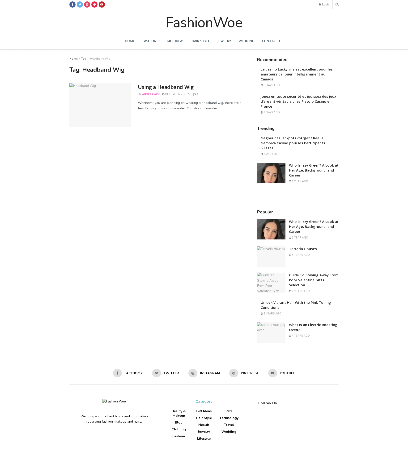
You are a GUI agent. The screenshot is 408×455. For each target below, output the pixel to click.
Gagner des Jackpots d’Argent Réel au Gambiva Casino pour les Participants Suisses (293, 143)
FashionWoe (204, 21)
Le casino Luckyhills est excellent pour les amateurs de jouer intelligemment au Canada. (297, 74)
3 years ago (272, 313)
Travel (229, 425)
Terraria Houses (303, 248)
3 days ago (271, 85)
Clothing (179, 429)
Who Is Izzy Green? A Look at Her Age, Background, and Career (314, 170)
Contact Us (272, 41)
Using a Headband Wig (165, 86)
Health (203, 425)
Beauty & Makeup (179, 413)
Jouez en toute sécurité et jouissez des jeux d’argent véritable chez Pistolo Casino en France (298, 101)
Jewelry (224, 41)
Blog (179, 422)
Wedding (246, 41)
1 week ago (271, 154)
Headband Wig (100, 59)
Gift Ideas (175, 41)
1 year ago (299, 181)
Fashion (149, 41)
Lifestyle (204, 438)
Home (130, 41)
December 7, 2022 (177, 94)
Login (325, 4)
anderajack (151, 94)
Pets (228, 411)
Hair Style (201, 41)
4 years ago (300, 336)
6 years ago (300, 291)
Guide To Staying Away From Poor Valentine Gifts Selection (314, 280)
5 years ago (300, 255)
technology (229, 418)
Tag (83, 59)
